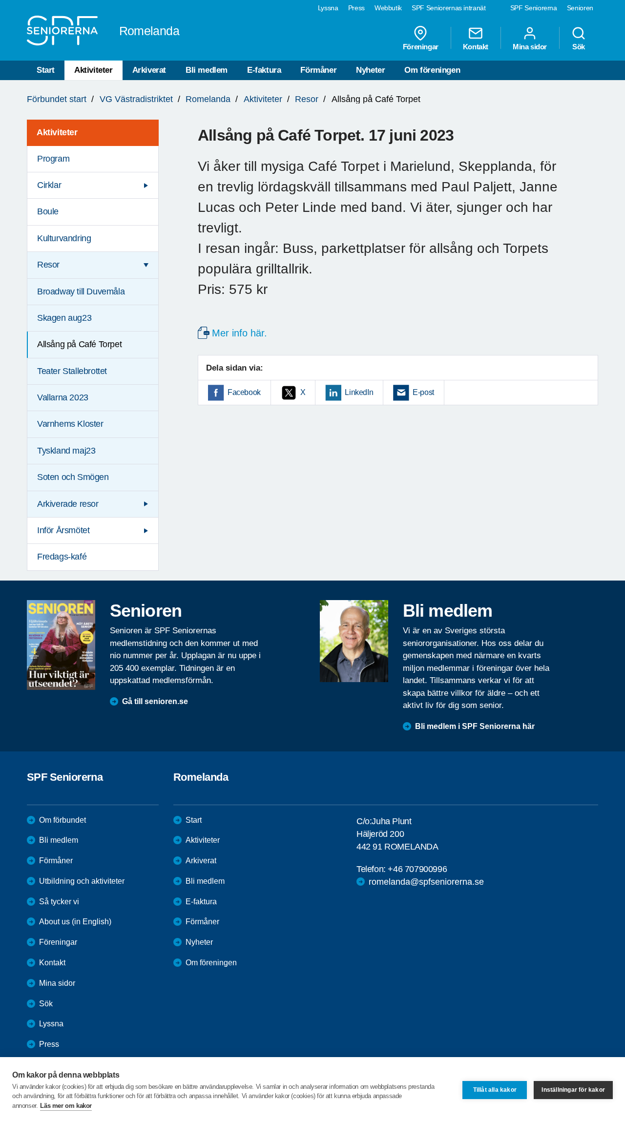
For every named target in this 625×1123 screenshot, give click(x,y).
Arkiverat (149, 70)
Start (46, 70)
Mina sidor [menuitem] (530, 46)
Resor (306, 99)
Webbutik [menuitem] (388, 8)
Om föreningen (432, 70)
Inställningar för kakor (573, 1089)
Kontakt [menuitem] (475, 46)
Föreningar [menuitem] (420, 46)
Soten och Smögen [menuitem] (73, 477)
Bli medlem (207, 70)
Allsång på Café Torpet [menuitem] (79, 344)
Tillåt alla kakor (495, 1089)
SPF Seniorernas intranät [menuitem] (449, 8)
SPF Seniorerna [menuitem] (533, 8)
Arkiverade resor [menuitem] (68, 504)
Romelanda (208, 99)
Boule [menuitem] (48, 211)
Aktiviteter (93, 70)
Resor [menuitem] (48, 265)
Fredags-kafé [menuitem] (61, 557)
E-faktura (264, 70)
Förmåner (318, 70)
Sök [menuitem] (578, 46)
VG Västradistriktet (136, 99)
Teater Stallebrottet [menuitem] (72, 371)
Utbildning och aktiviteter (82, 881)
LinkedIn (359, 392)
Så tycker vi (59, 901)
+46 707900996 (417, 869)
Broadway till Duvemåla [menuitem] (81, 291)
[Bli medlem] (354, 641)
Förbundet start (56, 99)
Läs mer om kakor (66, 1105)
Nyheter (370, 70)
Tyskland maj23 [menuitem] (66, 451)
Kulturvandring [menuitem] (64, 238)
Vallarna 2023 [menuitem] (62, 397)
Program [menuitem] (53, 159)
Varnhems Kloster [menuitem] (70, 424)
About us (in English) (75, 921)
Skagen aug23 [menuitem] (64, 318)
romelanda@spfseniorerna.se (426, 882)
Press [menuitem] (356, 8)
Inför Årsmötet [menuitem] (63, 530)
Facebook (244, 392)
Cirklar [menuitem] (49, 185)
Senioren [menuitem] (580, 8)
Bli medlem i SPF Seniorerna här (475, 726)
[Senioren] (61, 645)
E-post (423, 392)
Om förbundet (62, 820)
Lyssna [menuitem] (328, 8)
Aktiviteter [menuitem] (57, 132)
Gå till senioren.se (155, 701)
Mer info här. (239, 333)
